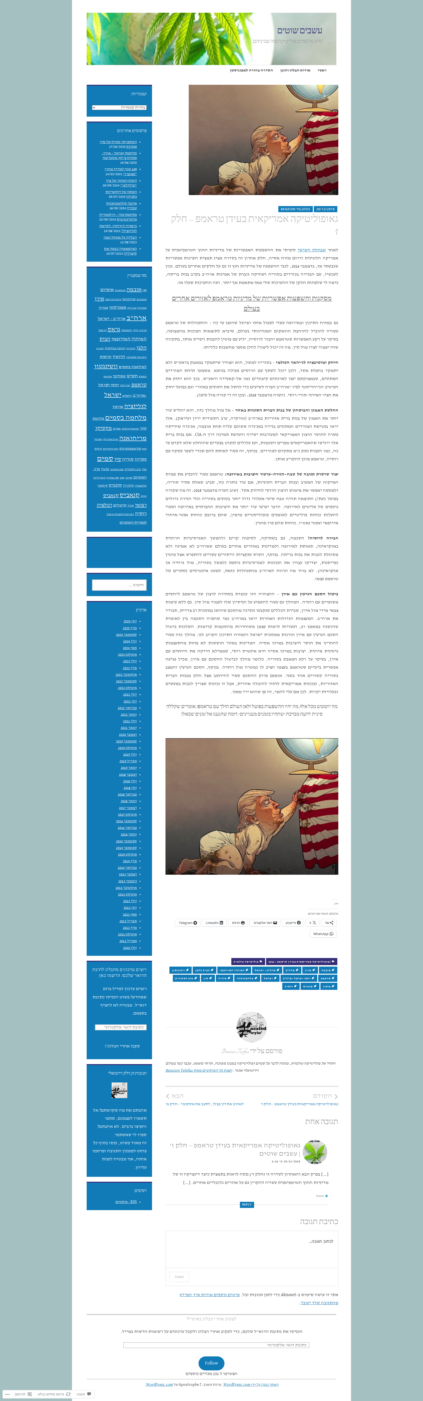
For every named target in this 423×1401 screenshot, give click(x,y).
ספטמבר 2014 (126, 848)
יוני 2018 (130, 788)
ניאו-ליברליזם (110, 449)
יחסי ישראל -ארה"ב (297, 978)
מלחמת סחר (245, 978)
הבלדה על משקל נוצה (120, 238)
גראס (114, 329)
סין (205, 978)
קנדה (131, 505)
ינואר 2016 (129, 834)
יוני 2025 (130, 621)
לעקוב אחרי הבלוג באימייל (211, 1319)
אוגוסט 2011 (127, 934)
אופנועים (142, 299)
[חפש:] (119, 585)
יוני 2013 (130, 908)
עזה (144, 469)
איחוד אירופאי (113, 299)
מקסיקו (103, 428)
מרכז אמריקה (110, 439)
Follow (211, 1363)
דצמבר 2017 (128, 808)
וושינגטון (178, 970)
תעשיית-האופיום (133, 522)
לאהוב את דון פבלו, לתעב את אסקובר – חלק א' (204, 1099)
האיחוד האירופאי (232, 970)
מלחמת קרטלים (130, 429)
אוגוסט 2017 (127, 815)
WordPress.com (159, 1385)
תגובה (179, 1277)
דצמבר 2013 (128, 874)
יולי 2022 (130, 695)
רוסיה (289, 986)
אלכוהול (142, 308)
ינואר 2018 (129, 801)
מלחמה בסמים (126, 417)
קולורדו (128, 485)
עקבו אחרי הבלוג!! (122, 1046)
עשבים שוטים (299, 31)
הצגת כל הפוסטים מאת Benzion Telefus (198, 1071)
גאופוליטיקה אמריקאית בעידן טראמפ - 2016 (300, 961)
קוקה (144, 496)
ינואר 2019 (129, 768)
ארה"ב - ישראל (265, 970)
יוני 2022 (130, 701)
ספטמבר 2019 (126, 741)
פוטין (327, 986)
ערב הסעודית (184, 978)
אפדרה (103, 307)
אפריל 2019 (128, 761)
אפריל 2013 (128, 921)
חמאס (143, 376)
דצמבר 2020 (128, 735)
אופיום (107, 289)
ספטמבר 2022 (126, 681)
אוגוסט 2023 (127, 655)
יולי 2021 (130, 721)
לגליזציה (135, 406)
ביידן (135, 330)
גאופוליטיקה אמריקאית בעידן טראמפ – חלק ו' (299, 1099)
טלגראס (108, 376)
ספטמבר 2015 (126, 841)
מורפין (117, 407)
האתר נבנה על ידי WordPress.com (251, 1385)
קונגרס (308, 986)
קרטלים (120, 505)
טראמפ (326, 978)
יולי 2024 (130, 641)
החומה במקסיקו (115, 348)
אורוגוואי (129, 299)
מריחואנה (133, 438)
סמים (105, 458)
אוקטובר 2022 (126, 675)
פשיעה (128, 478)
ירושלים (127, 395)
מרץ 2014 (130, 861)
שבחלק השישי (312, 250)
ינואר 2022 (129, 715)
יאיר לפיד (125, 385)
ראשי (322, 70)
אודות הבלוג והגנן (295, 70)
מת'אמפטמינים (130, 448)
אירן (308, 970)
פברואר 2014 (127, 868)
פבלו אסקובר (117, 469)
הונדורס (131, 348)
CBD (145, 290)
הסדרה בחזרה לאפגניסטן (251, 70)
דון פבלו (102, 330)
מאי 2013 (130, 915)
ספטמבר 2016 (126, 821)
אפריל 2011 (128, 941)
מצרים (117, 428)
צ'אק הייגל (99, 478)
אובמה (326, 970)
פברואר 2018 (127, 795)
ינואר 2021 (129, 728)
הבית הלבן (202, 970)
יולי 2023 (130, 661)
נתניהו (141, 459)
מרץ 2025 (130, 628)
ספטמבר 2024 (126, 635)
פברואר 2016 (127, 828)
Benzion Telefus (295, 209)
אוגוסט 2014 (127, 855)
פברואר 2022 (127, 708)
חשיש (132, 376)
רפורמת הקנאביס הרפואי (120, 514)
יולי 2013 (130, 901)
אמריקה (132, 308)
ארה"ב (290, 970)
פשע (122, 478)
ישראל (268, 978)
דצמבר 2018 (128, 775)
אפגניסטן (117, 307)
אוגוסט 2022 (127, 688)
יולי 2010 (130, 948)
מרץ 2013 (130, 928)
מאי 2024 (130, 648)
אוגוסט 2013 (127, 895)
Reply (247, 1204)
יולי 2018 (130, 781)
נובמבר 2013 (127, 881)
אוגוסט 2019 (127, 748)
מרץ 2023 (130, 668)
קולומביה (141, 485)
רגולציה (104, 505)
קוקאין (102, 485)
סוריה (222, 978)
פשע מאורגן (112, 478)
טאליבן (119, 376)
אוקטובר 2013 (126, 888)
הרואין (119, 357)
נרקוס (98, 448)
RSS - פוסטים (126, 1202)
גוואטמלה (126, 330)
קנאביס (130, 495)
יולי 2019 (130, 755)
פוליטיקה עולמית (246, 961)
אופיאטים (120, 290)
